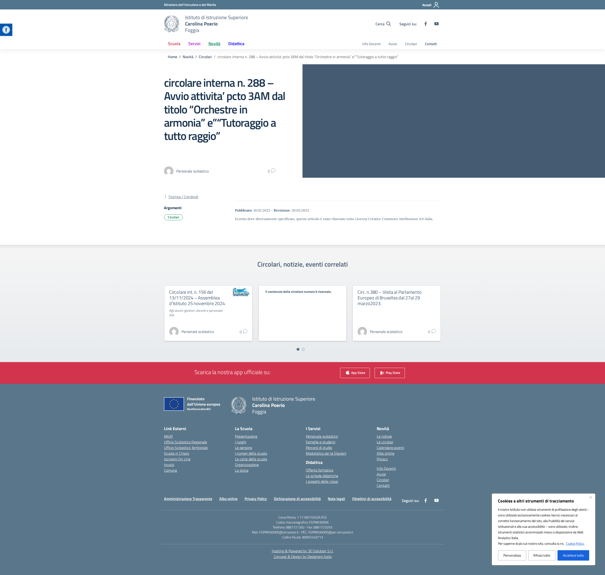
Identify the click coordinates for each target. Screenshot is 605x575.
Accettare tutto (573, 555)
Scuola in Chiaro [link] (176, 453)
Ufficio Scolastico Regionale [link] (185, 442)
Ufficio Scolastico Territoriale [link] (186, 447)
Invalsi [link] (169, 464)
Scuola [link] (174, 43)
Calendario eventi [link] (390, 447)
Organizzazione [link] (247, 464)
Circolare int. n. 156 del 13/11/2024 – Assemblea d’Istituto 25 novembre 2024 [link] (197, 297)
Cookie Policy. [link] (575, 543)
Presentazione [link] (246, 436)
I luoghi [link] (240, 442)
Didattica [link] (236, 43)
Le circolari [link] (385, 442)
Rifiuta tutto (541, 555)
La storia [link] (241, 470)
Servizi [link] (194, 43)
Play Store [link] (392, 372)
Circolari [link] (411, 44)
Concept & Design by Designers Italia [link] (303, 556)
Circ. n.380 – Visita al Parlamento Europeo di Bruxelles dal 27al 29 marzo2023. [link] (389, 297)
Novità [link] (214, 43)
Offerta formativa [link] (319, 470)
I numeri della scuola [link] (251, 453)
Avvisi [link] (393, 44)
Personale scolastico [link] (322, 436)
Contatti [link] (431, 44)
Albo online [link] (385, 453)
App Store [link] (357, 372)
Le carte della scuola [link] (251, 459)
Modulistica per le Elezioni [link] (326, 453)
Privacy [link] (382, 459)
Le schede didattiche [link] (322, 476)
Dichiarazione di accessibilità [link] (297, 499)
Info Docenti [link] (371, 44)
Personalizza (512, 555)
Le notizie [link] (384, 436)
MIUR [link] (168, 436)
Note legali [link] (336, 499)
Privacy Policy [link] (256, 499)
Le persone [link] (243, 447)
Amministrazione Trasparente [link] (188, 499)
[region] (544, 529)
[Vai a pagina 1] (298, 349)
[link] (6, 30)
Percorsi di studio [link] (319, 447)
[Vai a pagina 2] (303, 349)
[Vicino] (590, 497)
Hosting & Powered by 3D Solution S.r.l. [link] (302, 551)
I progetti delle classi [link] (322, 481)
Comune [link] (170, 470)
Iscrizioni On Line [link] (177, 459)
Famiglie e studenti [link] (320, 442)
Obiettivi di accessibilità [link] (371, 499)
